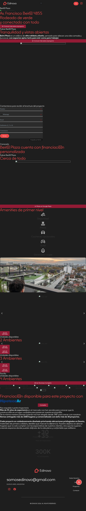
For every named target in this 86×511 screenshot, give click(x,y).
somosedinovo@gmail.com (31, 479)
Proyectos (76, 486)
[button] (41, 3)
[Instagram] (9, 489)
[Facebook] (14, 489)
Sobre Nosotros (74, 478)
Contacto (76, 490)
